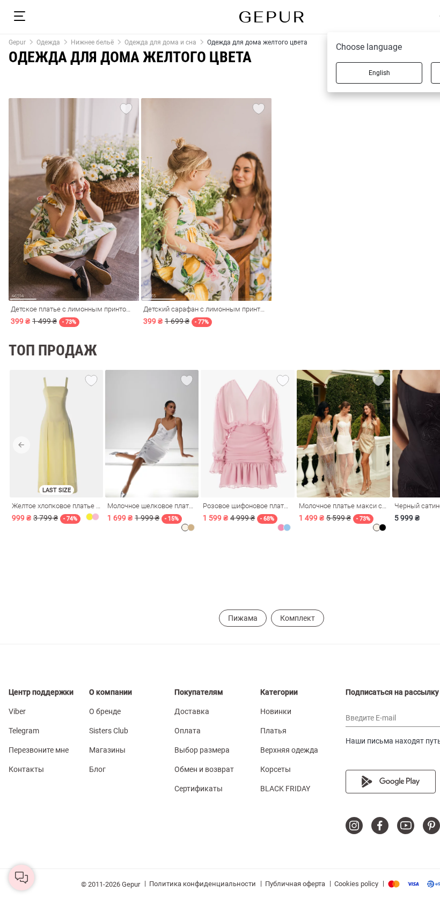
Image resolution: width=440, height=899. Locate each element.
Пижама (243, 618)
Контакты (26, 769)
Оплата (187, 730)
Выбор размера (202, 750)
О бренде (105, 711)
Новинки (275, 711)
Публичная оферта (295, 884)
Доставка (191, 711)
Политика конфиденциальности (202, 884)
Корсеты (275, 769)
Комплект (297, 618)
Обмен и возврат (204, 769)
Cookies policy (356, 884)
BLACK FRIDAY (285, 788)
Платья (273, 730)
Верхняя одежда (289, 750)
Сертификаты (198, 788)
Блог (97, 769)
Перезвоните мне (39, 750)
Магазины (107, 750)
